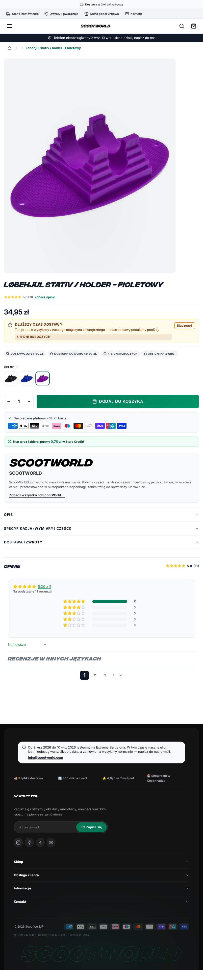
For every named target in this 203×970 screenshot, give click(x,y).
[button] (74, 601)
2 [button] (95, 675)
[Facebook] (29, 842)
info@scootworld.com (45, 757)
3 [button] (105, 675)
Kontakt (20, 902)
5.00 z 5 (44, 586)
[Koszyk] (193, 26)
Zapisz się (94, 827)
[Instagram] (18, 842)
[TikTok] (40, 842)
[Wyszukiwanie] (181, 26)
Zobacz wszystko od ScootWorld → (37, 495)
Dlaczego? (184, 325)
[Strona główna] (9, 48)
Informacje (22, 888)
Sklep (18, 862)
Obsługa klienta (26, 875)
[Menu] (9, 26)
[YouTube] (51, 842)
